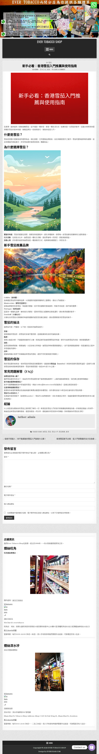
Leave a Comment (59, 69)
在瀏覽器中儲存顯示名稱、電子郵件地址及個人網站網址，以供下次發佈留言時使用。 (39, 513)
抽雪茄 (45, 432)
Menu (51, 49)
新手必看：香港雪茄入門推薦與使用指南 (49, 66)
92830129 (8, 708)
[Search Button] (49, 54)
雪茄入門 (55, 432)
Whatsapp (8, 604)
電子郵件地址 (9, 495)
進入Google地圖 (10, 630)
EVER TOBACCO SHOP (49, 41)
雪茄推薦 (62, 432)
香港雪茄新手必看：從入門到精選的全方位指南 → (76, 439)
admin (36, 69)
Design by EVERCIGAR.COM (49, 751)
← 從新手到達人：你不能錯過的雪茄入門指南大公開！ (24, 439)
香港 (67, 432)
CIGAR (40, 432)
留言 (6, 457)
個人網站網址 (9, 504)
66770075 (8, 619)
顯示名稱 (8, 486)
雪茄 (50, 62)
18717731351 (17, 600)
